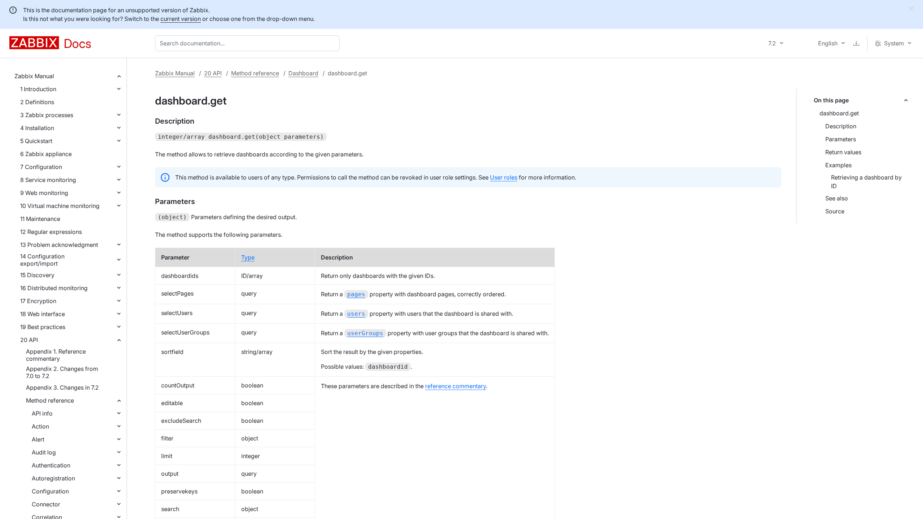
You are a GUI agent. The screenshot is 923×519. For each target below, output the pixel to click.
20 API (29, 339)
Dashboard (303, 73)
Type (248, 257)
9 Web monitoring (44, 192)
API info (42, 413)
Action (40, 426)
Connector (46, 504)
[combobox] (249, 43)
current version (180, 18)
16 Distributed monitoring (54, 288)
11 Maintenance (40, 218)
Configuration (50, 491)
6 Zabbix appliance (46, 154)
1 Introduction (38, 89)
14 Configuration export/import (42, 260)
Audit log (44, 452)
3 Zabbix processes (46, 115)
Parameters (840, 139)
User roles (503, 177)
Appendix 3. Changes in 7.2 (62, 387)
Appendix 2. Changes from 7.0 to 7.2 (62, 372)
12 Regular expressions (51, 231)
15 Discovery (37, 275)
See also (836, 198)
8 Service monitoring (48, 179)
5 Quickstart (36, 141)
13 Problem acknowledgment (59, 244)
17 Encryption (38, 301)
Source (834, 211)
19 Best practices (42, 327)
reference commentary (455, 386)
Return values (843, 152)
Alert (38, 439)
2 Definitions (37, 102)
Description (840, 126)
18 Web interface (42, 314)
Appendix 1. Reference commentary (56, 355)
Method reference (50, 400)
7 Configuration (41, 166)
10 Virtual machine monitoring (60, 205)
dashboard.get (839, 113)
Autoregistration (53, 478)
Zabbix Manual (34, 76)
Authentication (51, 465)
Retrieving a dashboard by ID (866, 182)
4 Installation (37, 128)
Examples (838, 165)
